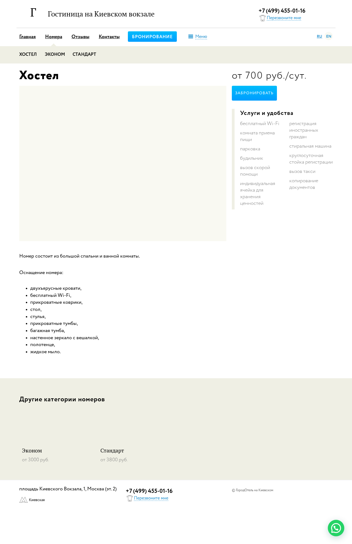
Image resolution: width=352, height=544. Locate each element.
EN (328, 36)
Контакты (109, 36)
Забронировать (254, 93)
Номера (53, 36)
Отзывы (80, 36)
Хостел (28, 55)
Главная (27, 36)
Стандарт (84, 55)
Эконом (55, 55)
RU (319, 36)
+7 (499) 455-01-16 (282, 11)
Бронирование (152, 37)
